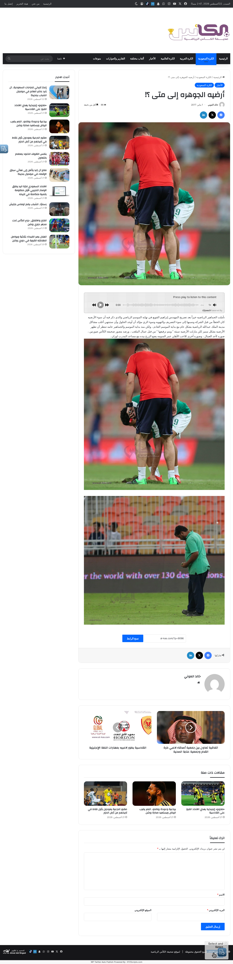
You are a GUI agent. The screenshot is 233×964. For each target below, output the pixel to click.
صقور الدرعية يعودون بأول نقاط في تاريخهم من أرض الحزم (107, 811)
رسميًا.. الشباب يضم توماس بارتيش (28, 204)
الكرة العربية (186, 58)
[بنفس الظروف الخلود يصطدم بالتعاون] (59, 159)
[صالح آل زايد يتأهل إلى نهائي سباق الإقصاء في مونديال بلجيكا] (59, 175)
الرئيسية (47, 3)
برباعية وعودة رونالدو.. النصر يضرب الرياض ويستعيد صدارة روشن (157, 811)
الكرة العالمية (168, 58)
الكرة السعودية (206, 58)
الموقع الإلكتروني (143, 910)
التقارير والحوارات (115, 58)
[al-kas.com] (198, 30)
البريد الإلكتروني (216, 910)
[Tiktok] (147, 3)
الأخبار (152, 58)
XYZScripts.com (134, 962)
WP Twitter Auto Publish (102, 962)
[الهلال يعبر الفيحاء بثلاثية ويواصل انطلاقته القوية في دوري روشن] (59, 241)
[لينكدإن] (203, 115)
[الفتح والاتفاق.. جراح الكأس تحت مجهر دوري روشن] (59, 225)
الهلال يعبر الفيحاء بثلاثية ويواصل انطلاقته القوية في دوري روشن (29, 238)
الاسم (221, 894)
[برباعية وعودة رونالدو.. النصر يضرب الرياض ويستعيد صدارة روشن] (154, 793)
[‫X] (212, 115)
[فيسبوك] (221, 115)
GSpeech (206, 310)
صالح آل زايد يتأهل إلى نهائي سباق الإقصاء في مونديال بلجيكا (28, 172)
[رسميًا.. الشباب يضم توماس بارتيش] (59, 209)
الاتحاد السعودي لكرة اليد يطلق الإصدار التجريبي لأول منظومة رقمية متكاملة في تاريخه (29, 190)
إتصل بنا (9, 3)
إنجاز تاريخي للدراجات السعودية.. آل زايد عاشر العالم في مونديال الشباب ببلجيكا (28, 91)
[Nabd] (152, 3)
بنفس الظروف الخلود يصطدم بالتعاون (31, 156)
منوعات (97, 58)
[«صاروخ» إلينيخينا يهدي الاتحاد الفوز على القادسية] (203, 793)
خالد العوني (213, 104)
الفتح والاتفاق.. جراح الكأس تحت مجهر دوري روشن (29, 222)
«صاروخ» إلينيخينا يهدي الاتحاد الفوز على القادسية (205, 811)
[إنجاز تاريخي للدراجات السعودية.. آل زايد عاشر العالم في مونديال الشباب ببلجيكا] (59, 92)
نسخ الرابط (133, 638)
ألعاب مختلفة (137, 58)
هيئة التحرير (22, 3)
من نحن (36, 3)
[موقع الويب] (198, 682)
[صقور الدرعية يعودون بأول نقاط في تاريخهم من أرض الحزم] (105, 793)
